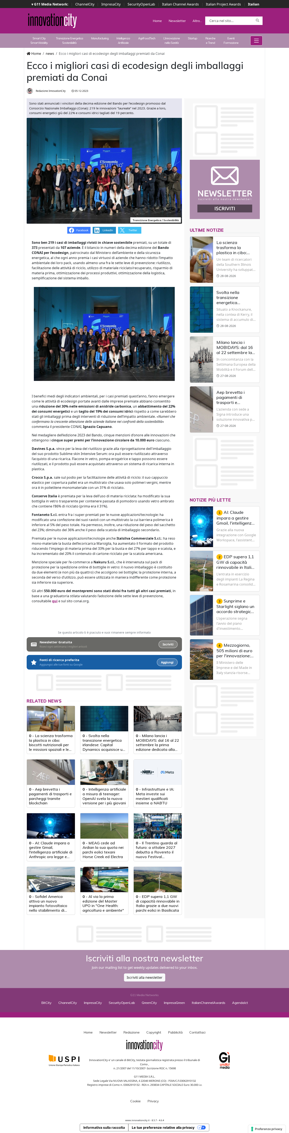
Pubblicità (175, 1032)
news (50, 53)
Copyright (153, 1032)
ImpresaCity (111, 4)
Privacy (153, 1101)
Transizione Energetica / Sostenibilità (155, 220)
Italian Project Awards (223, 4)
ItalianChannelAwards (208, 1003)
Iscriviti (168, 644)
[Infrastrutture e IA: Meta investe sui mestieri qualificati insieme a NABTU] (158, 772)
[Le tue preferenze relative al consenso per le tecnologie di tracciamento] (267, 1129)
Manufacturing (100, 38)
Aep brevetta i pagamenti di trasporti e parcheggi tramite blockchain (50, 796)
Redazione (131, 1032)
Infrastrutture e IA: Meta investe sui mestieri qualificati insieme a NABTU (155, 796)
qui (55, 601)
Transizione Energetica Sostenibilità (69, 40)
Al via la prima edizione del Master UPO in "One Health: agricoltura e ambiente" (103, 903)
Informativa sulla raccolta (104, 1127)
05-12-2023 (81, 91)
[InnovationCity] (52, 20)
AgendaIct (240, 1003)
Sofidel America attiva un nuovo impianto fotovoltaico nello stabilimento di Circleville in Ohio (48, 905)
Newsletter (177, 21)
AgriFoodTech (146, 38)
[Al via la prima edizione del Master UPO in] (104, 879)
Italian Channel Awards (180, 4)
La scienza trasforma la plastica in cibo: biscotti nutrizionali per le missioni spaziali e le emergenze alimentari (51, 744)
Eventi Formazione (231, 40)
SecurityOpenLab (141, 4)
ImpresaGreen (174, 1003)
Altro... (197, 21)
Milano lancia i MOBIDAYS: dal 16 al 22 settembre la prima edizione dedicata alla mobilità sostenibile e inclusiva (157, 747)
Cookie (135, 1101)
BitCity (46, 1003)
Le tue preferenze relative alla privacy (163, 1127)
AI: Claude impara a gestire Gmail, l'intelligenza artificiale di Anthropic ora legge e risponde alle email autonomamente (50, 854)
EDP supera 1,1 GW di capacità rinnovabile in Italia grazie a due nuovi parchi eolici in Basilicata (157, 903)
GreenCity (149, 1003)
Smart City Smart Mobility (39, 40)
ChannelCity (84, 4)
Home (157, 21)
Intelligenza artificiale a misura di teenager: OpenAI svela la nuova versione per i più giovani (104, 796)
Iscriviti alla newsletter (144, 977)
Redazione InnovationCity (50, 91)
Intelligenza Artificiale (123, 40)
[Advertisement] (144, 934)
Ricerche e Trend (210, 40)
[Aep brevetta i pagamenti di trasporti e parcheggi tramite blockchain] (51, 772)
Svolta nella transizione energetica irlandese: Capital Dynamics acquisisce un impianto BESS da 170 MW (104, 747)
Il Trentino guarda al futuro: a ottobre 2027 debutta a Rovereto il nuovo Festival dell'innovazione (156, 852)
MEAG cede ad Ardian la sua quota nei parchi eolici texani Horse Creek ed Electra (103, 850)
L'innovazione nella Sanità (172, 40)
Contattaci (197, 1032)
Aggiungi (167, 662)
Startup (192, 38)
